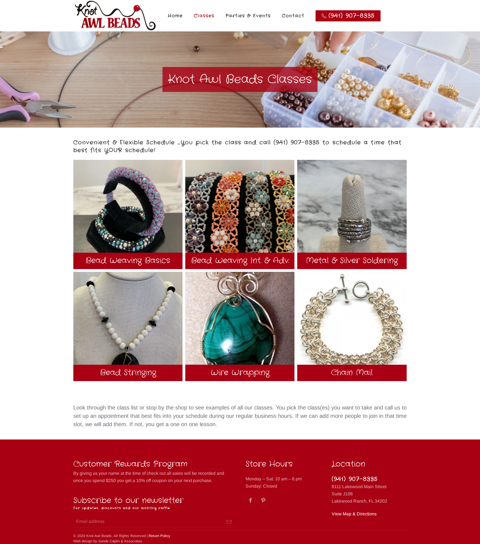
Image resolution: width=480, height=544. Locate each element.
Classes (204, 16)
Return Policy (159, 536)
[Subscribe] (228, 521)
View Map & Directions (354, 513)
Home (175, 16)
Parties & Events (248, 16)
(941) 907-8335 (355, 479)
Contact (293, 16)
